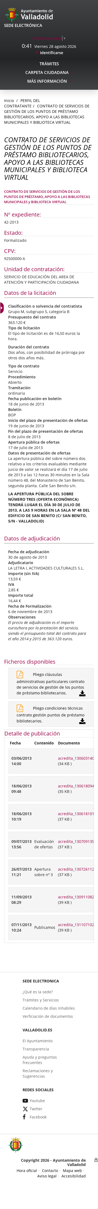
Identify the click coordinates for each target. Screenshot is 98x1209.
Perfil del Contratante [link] (22, 103)
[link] (49, 38)
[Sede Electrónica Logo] (30, 14)
